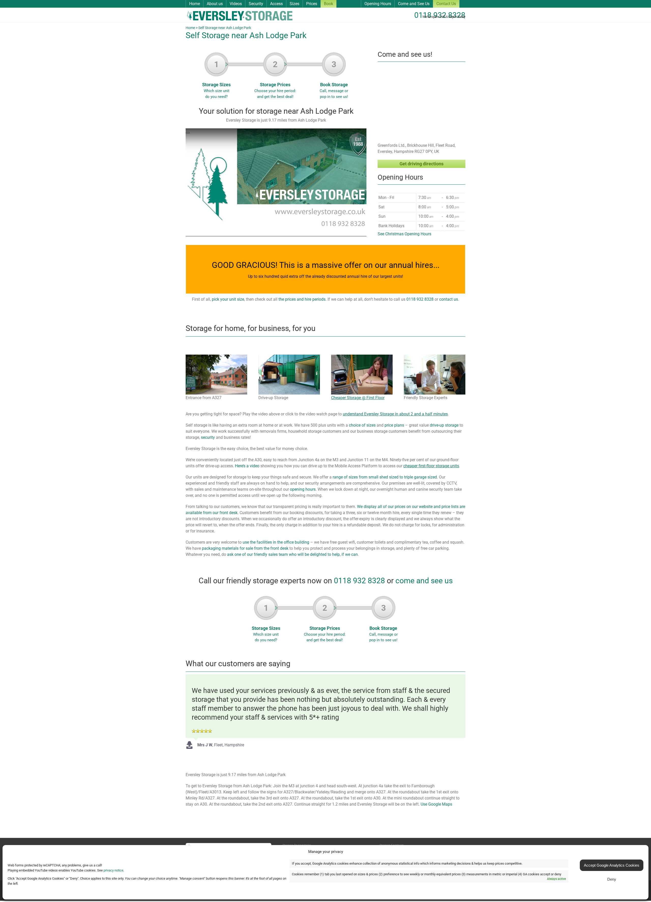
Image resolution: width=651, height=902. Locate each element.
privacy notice (113, 870)
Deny (611, 879)
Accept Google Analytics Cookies (611, 865)
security (208, 437)
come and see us (424, 580)
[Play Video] (188, 133)
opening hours (303, 489)
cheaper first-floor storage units (431, 465)
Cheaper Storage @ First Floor (357, 397)
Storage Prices (275, 79)
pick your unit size (228, 299)
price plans (394, 425)
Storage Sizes (216, 79)
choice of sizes (362, 425)
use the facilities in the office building (276, 542)
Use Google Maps (436, 804)
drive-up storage (444, 425)
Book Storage (334, 79)
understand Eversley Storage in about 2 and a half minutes (395, 414)
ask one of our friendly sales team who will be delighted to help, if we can (292, 554)
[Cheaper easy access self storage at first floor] (362, 356)
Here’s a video (247, 465)
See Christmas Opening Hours (404, 233)
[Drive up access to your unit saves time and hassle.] (289, 356)
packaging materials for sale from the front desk (245, 548)
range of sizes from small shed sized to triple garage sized (385, 477)
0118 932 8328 (439, 15)
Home (190, 28)
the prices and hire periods (302, 299)
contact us (448, 299)
